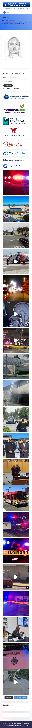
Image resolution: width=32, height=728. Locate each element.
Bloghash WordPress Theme (20, 725)
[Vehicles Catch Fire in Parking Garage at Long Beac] (16, 393)
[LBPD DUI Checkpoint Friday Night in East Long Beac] (16, 288)
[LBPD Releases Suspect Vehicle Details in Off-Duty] (16, 682)
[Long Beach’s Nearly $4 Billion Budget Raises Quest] (16, 472)
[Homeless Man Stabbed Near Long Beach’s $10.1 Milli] (16, 209)
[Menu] (7, 12)
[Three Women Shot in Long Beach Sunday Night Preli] (16, 340)
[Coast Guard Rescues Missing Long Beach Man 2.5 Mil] (16, 261)
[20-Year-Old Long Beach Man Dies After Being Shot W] (16, 235)
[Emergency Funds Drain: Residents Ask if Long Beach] (16, 629)
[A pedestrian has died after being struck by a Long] (16, 498)
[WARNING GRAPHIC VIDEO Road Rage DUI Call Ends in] (16, 577)
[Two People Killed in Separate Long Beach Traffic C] (16, 182)
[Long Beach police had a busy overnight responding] (16, 524)
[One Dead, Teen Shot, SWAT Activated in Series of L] (16, 603)
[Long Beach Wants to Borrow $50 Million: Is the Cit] (16, 366)
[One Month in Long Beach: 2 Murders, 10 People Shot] (16, 419)
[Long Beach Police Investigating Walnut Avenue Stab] (16, 550)
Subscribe (8, 85)
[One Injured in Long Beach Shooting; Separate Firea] (16, 656)
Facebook (7, 705)
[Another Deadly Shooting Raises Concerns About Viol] (16, 445)
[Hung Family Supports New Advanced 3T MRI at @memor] (16, 314)
